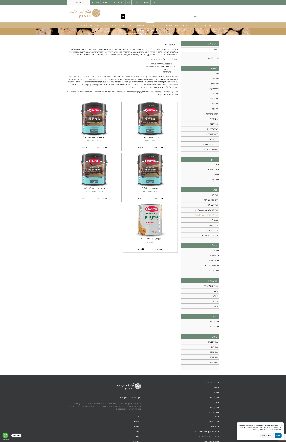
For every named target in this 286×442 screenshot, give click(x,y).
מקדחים (215, 301)
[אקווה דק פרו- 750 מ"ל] (150, 119)
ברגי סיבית (214, 357)
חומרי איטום (213, 225)
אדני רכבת (214, 124)
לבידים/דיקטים (212, 129)
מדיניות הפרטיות (267, 436)
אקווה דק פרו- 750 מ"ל (150, 137)
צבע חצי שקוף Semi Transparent (205, 210)
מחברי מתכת (213, 260)
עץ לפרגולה (214, 99)
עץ (217, 73)
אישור (278, 436)
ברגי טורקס (214, 352)
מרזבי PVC (214, 326)
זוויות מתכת (213, 255)
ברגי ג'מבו (214, 347)
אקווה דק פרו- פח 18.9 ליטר (94, 188)
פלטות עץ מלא (212, 88)
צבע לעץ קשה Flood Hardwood (206, 215)
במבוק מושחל (213, 169)
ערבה (216, 174)
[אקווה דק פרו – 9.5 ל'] (150, 170)
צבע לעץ (153, 33)
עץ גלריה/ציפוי (212, 139)
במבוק (215, 164)
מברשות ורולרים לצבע (210, 235)
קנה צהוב (214, 179)
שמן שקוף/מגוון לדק (211, 200)
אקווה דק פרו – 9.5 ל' (150, 188)
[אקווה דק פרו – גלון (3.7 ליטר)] (94, 119)
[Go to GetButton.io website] (5, 439)
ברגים (215, 387)
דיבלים (215, 296)
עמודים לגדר (213, 270)
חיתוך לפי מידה (212, 58)
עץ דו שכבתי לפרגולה (210, 144)
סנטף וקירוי (214, 321)
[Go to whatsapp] (5, 435)
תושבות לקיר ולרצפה (210, 265)
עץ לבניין (214, 104)
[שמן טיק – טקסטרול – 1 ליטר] (150, 220)
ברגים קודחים (213, 362)
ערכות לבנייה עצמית (210, 149)
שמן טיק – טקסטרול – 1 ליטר (150, 238)
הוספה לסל (157, 249)
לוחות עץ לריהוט (212, 114)
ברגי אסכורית (213, 342)
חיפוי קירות (214, 119)
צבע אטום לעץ (212, 205)
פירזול (215, 250)
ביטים (216, 291)
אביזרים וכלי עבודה (211, 286)
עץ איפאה (214, 83)
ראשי (159, 33)
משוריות (215, 306)
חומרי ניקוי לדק (212, 230)
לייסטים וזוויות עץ (212, 134)
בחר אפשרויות (157, 148)
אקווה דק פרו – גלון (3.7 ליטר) (94, 137)
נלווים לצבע (213, 220)
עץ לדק (215, 94)
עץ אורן (215, 78)
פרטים (140, 148)
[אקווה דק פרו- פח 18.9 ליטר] (94, 170)
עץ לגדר (215, 109)
